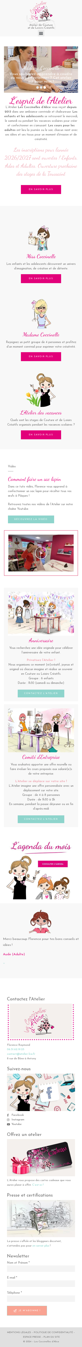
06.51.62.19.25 (15, 1049)
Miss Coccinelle (41, 256)
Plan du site (52, 1337)
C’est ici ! (38, 1184)
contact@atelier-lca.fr (21, 1054)
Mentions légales (19, 1332)
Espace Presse (32, 1337)
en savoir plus (40, 1245)
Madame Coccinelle (41, 334)
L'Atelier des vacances (41, 412)
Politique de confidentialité (53, 1332)
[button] (41, 33)
